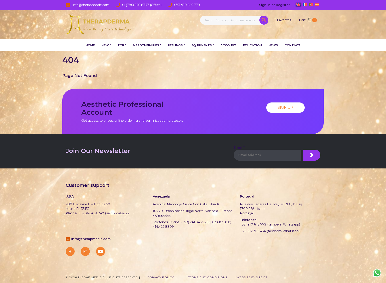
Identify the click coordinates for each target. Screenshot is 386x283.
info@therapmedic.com (91, 239)
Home (90, 45)
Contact (292, 45)
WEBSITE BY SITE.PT (252, 277)
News (273, 45)
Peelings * (176, 45)
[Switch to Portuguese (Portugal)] (311, 4)
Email (239, 147)
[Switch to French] (305, 4)
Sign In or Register (275, 5)
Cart (307, 20)
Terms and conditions (207, 277)
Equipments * (202, 45)
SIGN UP (285, 107)
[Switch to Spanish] (317, 4)
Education (252, 45)
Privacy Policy (161, 277)
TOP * (121, 45)
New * (106, 45)
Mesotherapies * (147, 45)
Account (228, 45)
